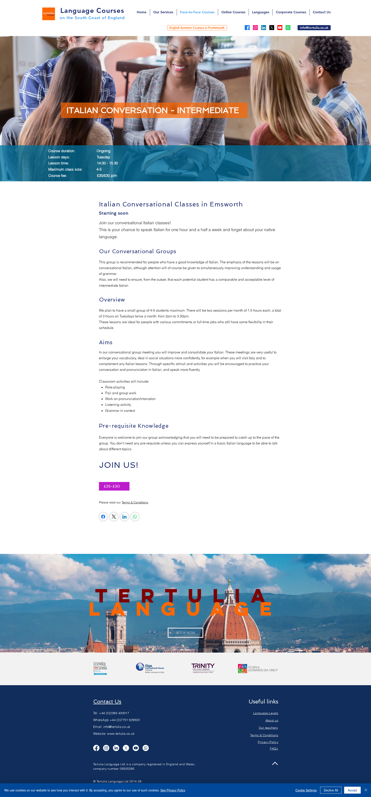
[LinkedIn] (263, 27)
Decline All (331, 790)
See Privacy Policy (172, 790)
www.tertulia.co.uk (121, 734)
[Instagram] (255, 27)
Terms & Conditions (135, 502)
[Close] (365, 790)
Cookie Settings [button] (306, 790)
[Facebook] (247, 27)
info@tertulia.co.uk (117, 727)
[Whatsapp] (288, 27)
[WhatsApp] (135, 516)
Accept (352, 790)
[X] (271, 27)
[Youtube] (279, 27)
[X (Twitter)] (113, 516)
